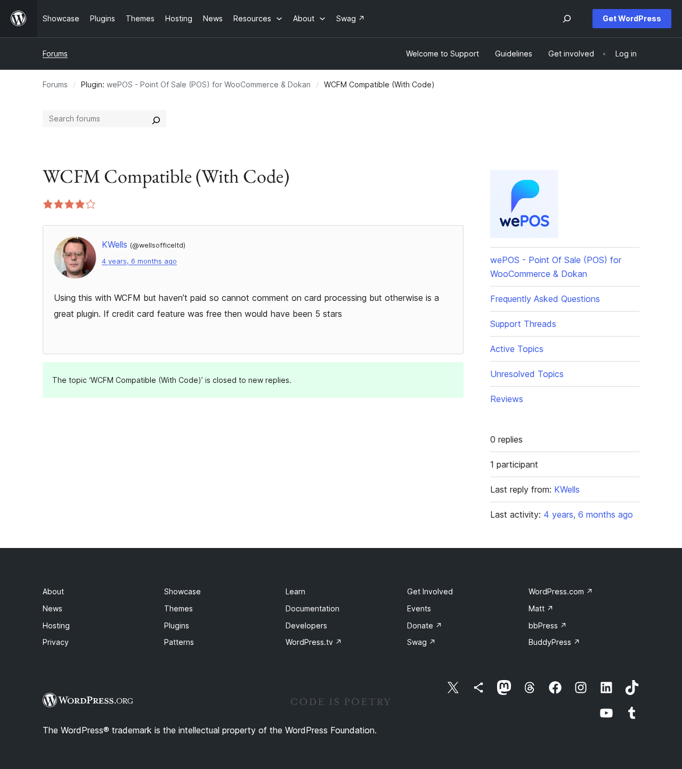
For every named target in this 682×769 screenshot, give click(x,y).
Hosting (56, 625)
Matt (541, 608)
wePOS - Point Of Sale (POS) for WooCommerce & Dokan (209, 84)
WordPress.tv (314, 642)
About (53, 591)
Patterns (179, 642)
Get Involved (430, 591)
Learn (295, 591)
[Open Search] (567, 18)
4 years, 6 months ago (139, 261)
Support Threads (523, 323)
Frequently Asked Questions (545, 298)
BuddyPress (554, 642)
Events (419, 608)
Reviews (506, 399)
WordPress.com (561, 591)
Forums (55, 53)
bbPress (548, 625)
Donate (424, 625)
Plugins (176, 625)
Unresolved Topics (527, 374)
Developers (306, 625)
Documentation (312, 608)
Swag (421, 642)
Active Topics (516, 348)
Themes (178, 608)
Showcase (182, 591)
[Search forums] (156, 118)
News (52, 608)
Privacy (56, 642)
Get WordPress (632, 18)
